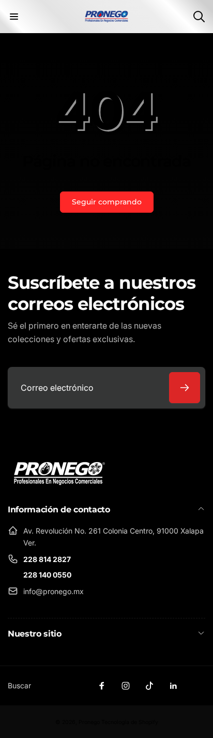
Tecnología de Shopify (129, 722)
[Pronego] (59, 472)
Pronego (89, 722)
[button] (14, 16)
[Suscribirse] (184, 387)
